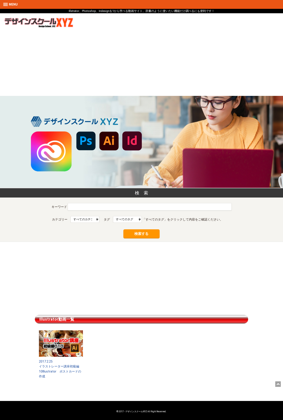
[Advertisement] (141, 63)
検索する (141, 234)
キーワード (59, 206)
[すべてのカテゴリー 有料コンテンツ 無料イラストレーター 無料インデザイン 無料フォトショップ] (85, 219)
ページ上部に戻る (278, 384)
